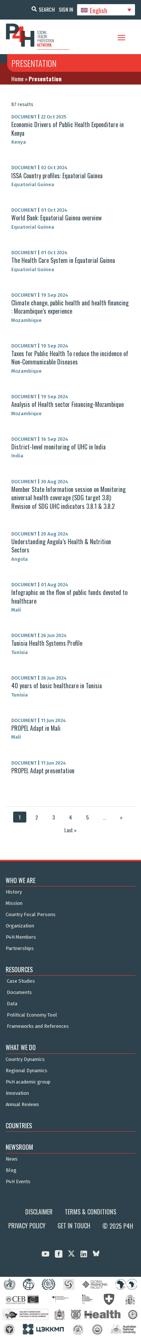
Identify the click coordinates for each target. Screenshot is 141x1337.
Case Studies (21, 981)
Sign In (66, 9)
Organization (20, 926)
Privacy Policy (26, 1225)
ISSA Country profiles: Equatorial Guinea (57, 175)
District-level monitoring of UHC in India (58, 446)
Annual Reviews (22, 1104)
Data (12, 1003)
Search (47, 9)
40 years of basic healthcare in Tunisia (56, 685)
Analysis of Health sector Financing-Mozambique (67, 404)
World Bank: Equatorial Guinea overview (56, 217)
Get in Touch (74, 1225)
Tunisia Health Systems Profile (46, 643)
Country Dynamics (25, 1059)
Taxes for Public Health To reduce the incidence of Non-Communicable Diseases (69, 357)
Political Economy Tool (32, 1015)
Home (17, 78)
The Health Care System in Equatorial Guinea (63, 260)
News (12, 1159)
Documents (19, 992)
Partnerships (20, 948)
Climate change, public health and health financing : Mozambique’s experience (70, 307)
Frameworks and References (38, 1026)
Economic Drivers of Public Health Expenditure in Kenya (67, 128)
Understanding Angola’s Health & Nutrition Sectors (61, 545)
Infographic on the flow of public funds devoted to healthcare (69, 596)
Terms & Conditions (90, 1211)
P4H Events (18, 1181)
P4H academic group (28, 1082)
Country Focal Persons (31, 914)
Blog (11, 1170)
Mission (14, 903)
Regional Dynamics (26, 1070)
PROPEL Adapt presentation (42, 770)
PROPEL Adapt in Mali (36, 728)
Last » (70, 830)
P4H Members (21, 937)
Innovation (17, 1093)
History (14, 892)
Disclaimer (39, 1211)
